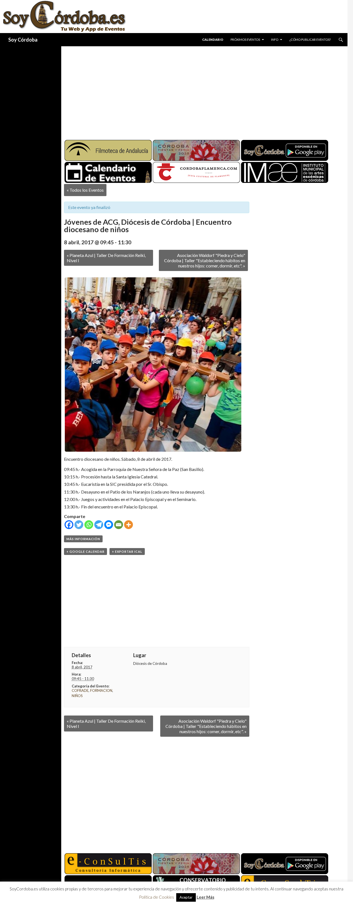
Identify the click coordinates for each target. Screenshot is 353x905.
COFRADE (80, 690)
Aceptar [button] (186, 897)
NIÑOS (77, 695)
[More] (128, 524)
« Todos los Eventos (85, 190)
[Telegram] (98, 524)
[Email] (118, 524)
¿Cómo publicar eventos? (310, 39)
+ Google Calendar (85, 551)
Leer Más (205, 897)
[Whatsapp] (88, 524)
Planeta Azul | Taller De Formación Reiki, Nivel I (106, 258)
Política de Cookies (156, 897)
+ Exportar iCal (127, 551)
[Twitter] (78, 524)
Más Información (83, 539)
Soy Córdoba (23, 40)
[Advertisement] (199, 90)
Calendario (212, 39)
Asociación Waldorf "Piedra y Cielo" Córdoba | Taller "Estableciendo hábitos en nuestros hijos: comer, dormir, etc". (204, 260)
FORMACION (101, 690)
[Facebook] (69, 524)
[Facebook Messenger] (108, 524)
